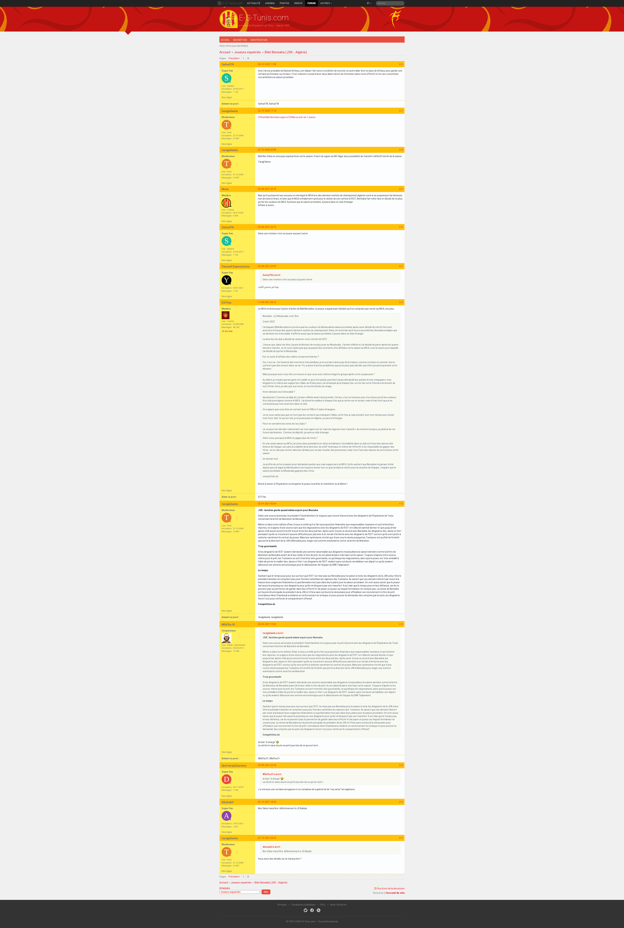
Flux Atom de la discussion (391, 888)
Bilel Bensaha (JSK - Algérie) (286, 52)
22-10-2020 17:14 (267, 110)
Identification (259, 40)
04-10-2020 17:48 (267, 64)
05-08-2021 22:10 (267, 189)
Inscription (240, 40)
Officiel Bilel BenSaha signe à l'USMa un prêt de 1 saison (287, 117)
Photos (284, 3)
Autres (325, 3)
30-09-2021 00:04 (267, 503)
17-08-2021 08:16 (267, 302)
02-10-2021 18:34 (267, 802)
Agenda (270, 3)
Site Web (229, 331)
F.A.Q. (322, 904)
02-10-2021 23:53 (267, 838)
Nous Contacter (338, 904)
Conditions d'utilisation (303, 904)
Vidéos (298, 3)
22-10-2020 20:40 (267, 149)
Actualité (253, 3)
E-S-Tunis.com (232, 3)
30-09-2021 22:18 (267, 765)
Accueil (225, 40)
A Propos (282, 904)
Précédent (234, 58)
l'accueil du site (395, 892)
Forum (311, 3)
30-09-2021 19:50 (267, 624)
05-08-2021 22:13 (267, 227)
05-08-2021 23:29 (267, 266)
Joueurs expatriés (247, 52)
